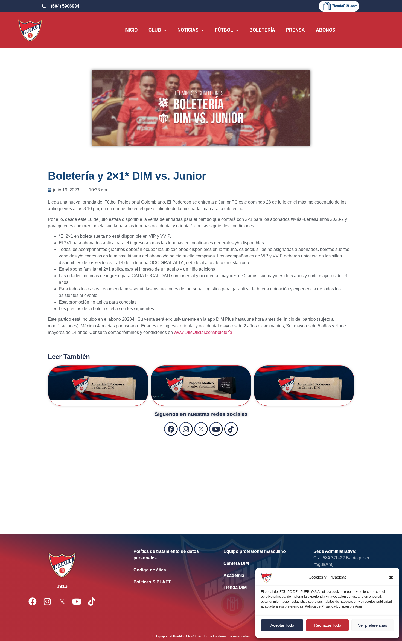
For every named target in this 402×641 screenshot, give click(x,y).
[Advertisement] (201, 479)
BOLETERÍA (262, 30)
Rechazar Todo (327, 625)
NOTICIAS (188, 30)
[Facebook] (171, 429)
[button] (391, 577)
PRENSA (295, 30)
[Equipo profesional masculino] (260, 551)
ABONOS (325, 30)
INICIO (131, 30)
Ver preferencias (372, 625)
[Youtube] (216, 429)
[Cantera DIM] (260, 563)
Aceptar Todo (282, 625)
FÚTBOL (224, 30)
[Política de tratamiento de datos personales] (170, 554)
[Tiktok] (231, 429)
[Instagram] (186, 429)
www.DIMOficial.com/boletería (203, 332)
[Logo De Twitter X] (201, 429)
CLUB (154, 30)
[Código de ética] (170, 570)
